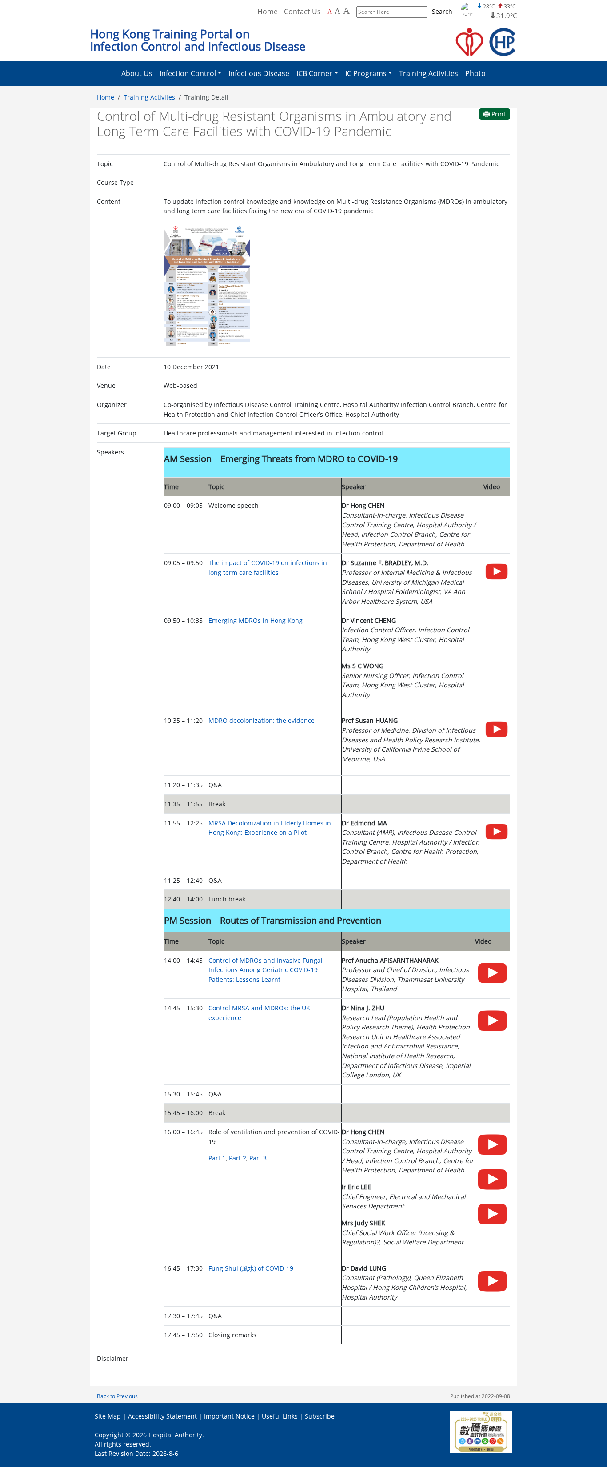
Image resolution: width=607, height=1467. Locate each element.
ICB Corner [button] (314, 73)
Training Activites (149, 97)
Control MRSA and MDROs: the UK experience (259, 1013)
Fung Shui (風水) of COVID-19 (250, 1268)
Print (498, 114)
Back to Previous (117, 1396)
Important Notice (229, 1416)
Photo (475, 73)
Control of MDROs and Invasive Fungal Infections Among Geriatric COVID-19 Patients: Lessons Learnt (265, 970)
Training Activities (428, 73)
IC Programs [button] (366, 73)
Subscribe (320, 1416)
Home (267, 11)
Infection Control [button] (188, 73)
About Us (136, 73)
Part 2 (237, 1158)
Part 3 (258, 1158)
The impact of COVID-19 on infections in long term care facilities (267, 567)
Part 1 (217, 1158)
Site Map (108, 1416)
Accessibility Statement (162, 1416)
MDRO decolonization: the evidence (261, 720)
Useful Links (280, 1416)
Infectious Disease (258, 73)
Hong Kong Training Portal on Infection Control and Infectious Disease (198, 40)
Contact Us (302, 11)
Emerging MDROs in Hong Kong (255, 620)
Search (442, 11)
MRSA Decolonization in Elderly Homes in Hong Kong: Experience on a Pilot (269, 828)
